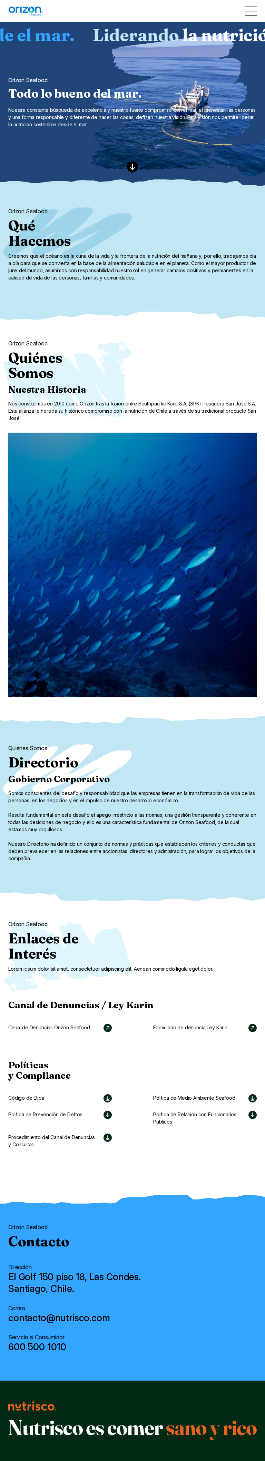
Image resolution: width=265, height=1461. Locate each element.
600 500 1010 (37, 1347)
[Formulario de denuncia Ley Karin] (205, 1028)
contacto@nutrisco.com (59, 1317)
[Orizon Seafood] (60, 1028)
